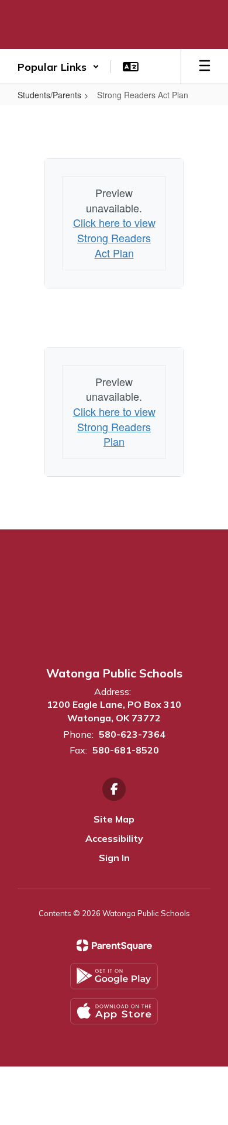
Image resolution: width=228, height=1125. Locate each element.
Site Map (114, 819)
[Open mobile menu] (204, 66)
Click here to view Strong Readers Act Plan (114, 237)
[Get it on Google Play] (114, 976)
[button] (58, 66)
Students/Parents (49, 95)
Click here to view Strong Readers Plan (114, 426)
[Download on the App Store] (114, 1011)
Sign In (114, 857)
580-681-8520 (125, 750)
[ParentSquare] (114, 945)
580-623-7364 (132, 734)
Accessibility (114, 838)
